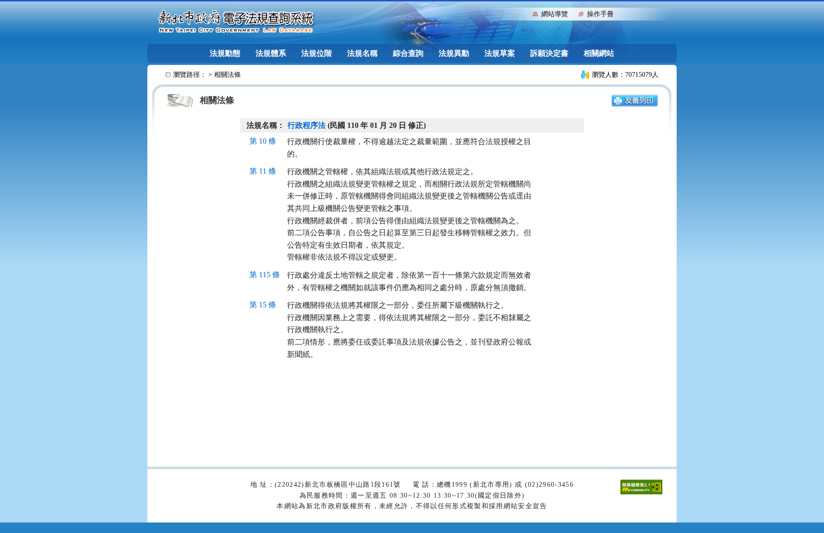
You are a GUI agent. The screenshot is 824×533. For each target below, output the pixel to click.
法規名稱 (362, 53)
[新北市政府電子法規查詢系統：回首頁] (236, 22)
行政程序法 (307, 125)
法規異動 (454, 53)
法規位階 (316, 53)
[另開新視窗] (635, 100)
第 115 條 (264, 275)
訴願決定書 (549, 53)
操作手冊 (600, 14)
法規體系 (271, 53)
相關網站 (599, 53)
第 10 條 (262, 141)
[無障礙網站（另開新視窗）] (641, 486)
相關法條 (227, 74)
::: (523, 13)
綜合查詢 (408, 53)
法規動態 (225, 53)
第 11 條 (262, 171)
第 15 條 (262, 305)
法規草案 (499, 53)
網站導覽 (554, 14)
